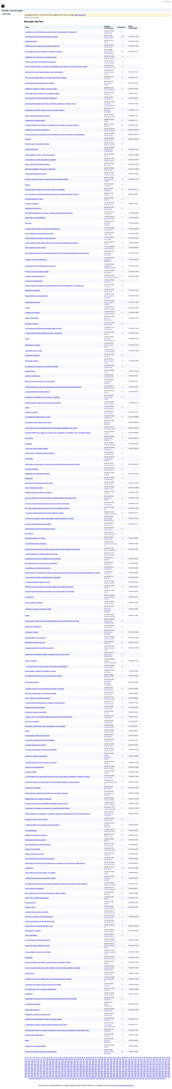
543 (126, 1075)
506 (159, 1073)
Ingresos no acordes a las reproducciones (39, 916)
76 (39, 1059)
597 (144, 1077)
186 (62, 1063)
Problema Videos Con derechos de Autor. (38, 492)
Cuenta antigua (30, 371)
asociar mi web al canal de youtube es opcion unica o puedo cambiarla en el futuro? (52, 549)
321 (35, 1068)
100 (92, 1059)
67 (165, 1057)
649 (161, 1078)
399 (126, 1070)
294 (99, 1066)
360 (153, 1068)
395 (114, 1070)
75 (36, 1059)
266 (159, 1064)
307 (138, 1066)
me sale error (29, 597)
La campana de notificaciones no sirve (37, 417)
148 (92, 1061)
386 (86, 1070)
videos (27, 731)
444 (117, 1071)
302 (123, 1066)
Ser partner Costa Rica (32, 355)
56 (140, 1057)
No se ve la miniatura (32, 721)
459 (162, 1071)
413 (169, 1070)
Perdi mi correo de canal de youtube (37, 271)
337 (83, 1068)
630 (103, 1078)
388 (92, 1070)
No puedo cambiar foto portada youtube (38, 524)
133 (47, 1061)
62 (153, 1057)
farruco (27, 185)
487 (102, 1073)
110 (123, 1059)
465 (35, 1073)
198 (99, 1063)
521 (59, 1075)
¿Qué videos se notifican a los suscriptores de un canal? (43, 676)
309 (144, 1066)
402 (135, 1070)
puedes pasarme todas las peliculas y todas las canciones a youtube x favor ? (50, 104)
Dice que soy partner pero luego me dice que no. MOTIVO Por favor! (47, 503)
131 (41, 1061)
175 (29, 1063)
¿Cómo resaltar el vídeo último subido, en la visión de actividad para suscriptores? (52, 243)
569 (59, 1077)
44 (113, 1057)
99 (90, 1059)
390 (99, 1070)
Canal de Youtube (31, 772)
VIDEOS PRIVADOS (31, 149)
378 (62, 1070)
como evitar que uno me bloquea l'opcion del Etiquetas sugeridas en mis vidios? (51, 428)
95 (81, 1059)
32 (87, 1057)
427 (65, 1071)
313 (156, 1066)
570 (62, 1077)
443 (114, 1071)
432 (80, 1071)
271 (29, 1066)
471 (53, 1073)
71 (28, 1059)
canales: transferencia (32, 376)
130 (38, 1061)
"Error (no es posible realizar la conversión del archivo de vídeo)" (46, 78)
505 (156, 1073)
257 (132, 1064)
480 (80, 1073)
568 (56, 1077)
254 (123, 1064)
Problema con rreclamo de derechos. (37, 130)
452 (141, 1071)
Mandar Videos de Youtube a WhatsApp (38, 799)
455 (150, 1071)
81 (50, 1059)
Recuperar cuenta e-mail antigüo (35, 712)
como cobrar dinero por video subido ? (37, 392)
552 (153, 1075)
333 (71, 1068)
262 (147, 1064)
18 (56, 1057)
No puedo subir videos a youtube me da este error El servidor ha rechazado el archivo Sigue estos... (57, 1030)
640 (134, 1078)
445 (120, 1071)
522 (62, 1075)
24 (69, 1057)
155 (114, 1061)
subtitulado (28, 957)
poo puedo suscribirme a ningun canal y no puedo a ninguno (44, 110)
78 (43, 1059)
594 (135, 1077)
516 (44, 1075)
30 (82, 1057)
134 (50, 1061)
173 (169, 1061)
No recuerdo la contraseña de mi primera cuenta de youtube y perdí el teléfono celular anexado (56, 884)
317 (169, 1066)
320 (32, 1068)
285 (71, 1066)
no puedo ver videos (31, 469)
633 (112, 1078)
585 (108, 1077)
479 (77, 1073)
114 (135, 1059)
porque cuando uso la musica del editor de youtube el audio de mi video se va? (50, 498)
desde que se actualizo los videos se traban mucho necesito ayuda (47, 654)
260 (141, 1064)
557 (169, 1075)
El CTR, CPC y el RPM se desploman (37, 898)
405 (144, 1070)
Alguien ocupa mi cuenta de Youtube (37, 144)
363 (162, 1068)
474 (62, 1073)
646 (152, 1078)
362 (159, 1068)
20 (60, 1057)
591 (126, 1077)
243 (89, 1064)
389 (96, 1070)
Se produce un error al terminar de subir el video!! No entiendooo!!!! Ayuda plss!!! (51, 32)
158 (123, 1061)
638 (127, 1078)
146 (86, 1061)
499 (138, 1073)
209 (132, 1063)
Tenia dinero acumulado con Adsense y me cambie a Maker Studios (47, 808)
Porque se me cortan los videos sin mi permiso (40, 62)
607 (33, 1078)
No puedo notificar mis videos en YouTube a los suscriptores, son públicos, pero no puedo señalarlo (58, 433)
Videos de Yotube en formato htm (36, 756)
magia (27, 407)
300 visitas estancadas (32, 1004)
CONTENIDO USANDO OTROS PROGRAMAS (39, 740)
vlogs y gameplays (31, 935)
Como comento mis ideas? (34, 602)
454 (147, 1071)
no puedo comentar (31, 412)
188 (68, 1063)
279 (53, 1066)
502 (147, 1073)
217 (156, 1063)
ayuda (27, 338)
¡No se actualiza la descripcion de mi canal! (39, 233)
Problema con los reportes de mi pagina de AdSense (42, 46)
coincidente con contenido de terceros (37, 568)
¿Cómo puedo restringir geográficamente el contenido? (43, 577)
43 (111, 1057)
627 (94, 1078)
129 (35, 1061)
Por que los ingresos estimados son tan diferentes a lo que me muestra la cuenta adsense (55, 134)
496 (129, 1073)
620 (73, 1078)
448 (129, 1071)
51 (129, 1057)
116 (141, 1059)
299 (114, 1066)
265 (156, 1064)
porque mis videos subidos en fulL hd (37, 945)
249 (108, 1064)
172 (166, 1061)
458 (159, 1071)
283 (65, 1066)
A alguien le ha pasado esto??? (35, 276)
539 (114, 1075)
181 (47, 1063)
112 (129, 1059)
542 (123, 1075)
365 (169, 1068)
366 (26, 1070)
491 (114, 1073)
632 (109, 1078)
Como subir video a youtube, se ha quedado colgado (42, 93)
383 (77, 1070)
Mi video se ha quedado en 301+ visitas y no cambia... (42, 397)
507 (162, 1073)
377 (59, 1070)
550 (147, 1075)
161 (132, 1061)
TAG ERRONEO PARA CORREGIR (35, 543)
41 (107, 1057)
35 (93, 1057)
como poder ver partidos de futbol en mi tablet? (40, 160)
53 (133, 1057)
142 (74, 1061)
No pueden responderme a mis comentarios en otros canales (45, 726)
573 (71, 1077)
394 (111, 1070)
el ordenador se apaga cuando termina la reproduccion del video (46, 1024)
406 (147, 1070)
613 (51, 1078)
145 (83, 1061)
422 (50, 1071)
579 (89, 1077)
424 (56, 1071)
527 (77, 1075)
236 (68, 1064)
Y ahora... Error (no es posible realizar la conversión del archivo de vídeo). (49, 717)
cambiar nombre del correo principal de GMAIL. (40, 878)
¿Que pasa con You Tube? (33, 351)
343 (102, 1068)
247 (102, 1064)
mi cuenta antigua (31, 830)
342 (99, 1068)
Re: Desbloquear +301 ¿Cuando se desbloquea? (40, 989)
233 (59, 1064)
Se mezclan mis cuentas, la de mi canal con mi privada (43, 984)
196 (92, 1063)
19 (58, 1057)
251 (114, 1064)
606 (30, 1078)
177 (35, 1063)
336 (80, 1068)
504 (153, 1073)
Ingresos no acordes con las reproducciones (39, 921)
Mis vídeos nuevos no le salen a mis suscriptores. (41, 563)
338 (86, 1068)
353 (132, 1068)
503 (150, 1073)
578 (86, 1077)
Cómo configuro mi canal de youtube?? (37, 698)
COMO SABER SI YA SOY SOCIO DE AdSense (40, 155)
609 (39, 1078)
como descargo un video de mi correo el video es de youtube (45, 189)
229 (47, 1064)
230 (50, 1064)
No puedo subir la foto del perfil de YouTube (39, 648)
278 (50, 1066)
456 (153, 1071)
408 (153, 1070)
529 (83, 1075)
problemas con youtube (32, 788)
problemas (28, 444)
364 (166, 1068)
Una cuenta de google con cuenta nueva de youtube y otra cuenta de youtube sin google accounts (57, 253)
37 (98, 1057)
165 (144, 1061)
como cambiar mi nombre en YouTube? (38, 952)
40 (105, 1057)
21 (62, 1057)
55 (138, 1057)
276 (44, 1066)
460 (166, 1071)
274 (38, 1066)
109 (120, 1059)
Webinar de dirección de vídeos (35, 840)
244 (92, 1064)
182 (50, 1063)
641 (137, 1078)
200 (105, 1063)
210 (135, 1063)
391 (102, 1070)
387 (89, 1070)
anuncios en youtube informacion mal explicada (41, 1051)
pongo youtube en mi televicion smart (37, 116)
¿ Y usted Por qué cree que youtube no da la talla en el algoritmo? (46, 666)
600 (153, 1077)
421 (47, 1071)
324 (44, 1068)
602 (159, 1077)
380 (68, 1070)
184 (56, 1063)
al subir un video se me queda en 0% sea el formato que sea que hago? (48, 979)
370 (38, 1070)
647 (155, 1078)
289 (83, 1066)
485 (96, 1073)
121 (156, 1059)
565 (47, 1077)
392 (105, 1070)
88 (65, 1059)
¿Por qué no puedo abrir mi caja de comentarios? (41, 749)
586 (111, 1077)
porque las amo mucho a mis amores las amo (40, 529)
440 (105, 1071)
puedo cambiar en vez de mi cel (35, 638)
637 (124, 1078)
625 (88, 1078)
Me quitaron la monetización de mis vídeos (39, 483)
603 (162, 1077)
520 (56, 1075)
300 (117, 1066)
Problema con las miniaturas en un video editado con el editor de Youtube (49, 587)
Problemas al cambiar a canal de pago (37, 1014)
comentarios (29, 868)
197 (96, 1063)
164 (141, 1061)
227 (41, 1064)
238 (74, 1064)
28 (78, 1057)
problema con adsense (32, 290)
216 (153, 1063)
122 (159, 1059)
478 (74, 1073)
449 (132, 1071)
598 (147, 1077)
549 (144, 1075)
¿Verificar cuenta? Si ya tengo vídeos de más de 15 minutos (44, 689)
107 (114, 1059)
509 (169, 1073)
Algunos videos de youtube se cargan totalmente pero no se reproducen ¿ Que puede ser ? (54, 285)
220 (166, 1063)
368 (32, 1070)
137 (59, 1061)
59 (147, 1057)
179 (41, 1063)
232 (56, 1064)
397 (120, 1070)
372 (44, 1070)
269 (169, 1064)
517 (47, 1075)
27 (76, 1057)
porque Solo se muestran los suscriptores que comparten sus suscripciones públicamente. (55, 863)
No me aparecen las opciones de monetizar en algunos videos (45, 893)
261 (144, 1064)
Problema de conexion (32, 312)
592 (129, 1077)
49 (125, 1057)
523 (65, 1075)
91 (72, 1059)
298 (111, 1066)
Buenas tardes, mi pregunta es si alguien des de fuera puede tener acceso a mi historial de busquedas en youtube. (62, 573)
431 (77, 1071)
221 (169, 1063)
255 (126, 1064)
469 (47, 1073)
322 (38, 1068)
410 (159, 1070)
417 (35, 1071)
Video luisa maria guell (32, 302)
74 (34, 1059)
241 (83, 1064)
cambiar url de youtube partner (35, 120)
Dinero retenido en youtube (34, 488)
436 (92, 1071)
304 (129, 1066)
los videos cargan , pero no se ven (36, 819)
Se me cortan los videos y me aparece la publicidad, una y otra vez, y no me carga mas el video (56, 66)
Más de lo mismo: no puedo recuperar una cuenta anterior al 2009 (46, 179)
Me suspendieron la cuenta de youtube (38, 844)
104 (105, 1059)
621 (76, 1078)
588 (117, 1077)
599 (150, 1077)
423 (53, 1071)
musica (27, 308)
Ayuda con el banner (31, 203)
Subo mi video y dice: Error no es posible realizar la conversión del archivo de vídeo (52, 621)
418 (38, 1071)
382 (74, 1070)
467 (41, 1073)
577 (83, 1077)
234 (62, 1064)
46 (118, 1057)
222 (26, 1064)
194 (86, 1063)
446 (123, 1071)
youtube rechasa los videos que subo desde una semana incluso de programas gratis (53, 387)
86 (61, 1059)
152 (105, 1061)
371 (41, 1070)
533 (96, 1075)
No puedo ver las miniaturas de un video (38, 422)
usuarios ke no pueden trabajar (35, 1046)
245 (96, 1064)
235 (65, 1064)
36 (96, 1057)
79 (45, 1059)
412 (166, 1070)
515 (41, 1075)
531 (89, 1075)
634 (115, 1078)
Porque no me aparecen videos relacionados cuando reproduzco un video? (49, 518)
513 (35, 1075)
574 (74, 1077)
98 (88, 1059)
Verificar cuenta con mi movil (34, 854)
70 (25, 1059)
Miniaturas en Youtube (32, 345)
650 (164, 1078)
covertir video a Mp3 (31, 682)
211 (138, 1063)
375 (53, 1070)
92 (74, 1059)
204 (117, 1063)
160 (129, 1061)
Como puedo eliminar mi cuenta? (36, 174)
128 (32, 1061)
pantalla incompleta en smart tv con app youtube (41, 89)
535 (102, 1075)
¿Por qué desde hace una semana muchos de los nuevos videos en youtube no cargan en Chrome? (57, 776)
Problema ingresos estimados (35, 707)
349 (120, 1068)
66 (162, 1057)
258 (135, 1064)
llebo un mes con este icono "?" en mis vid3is (40, 381)
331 (65, 1068)
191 (77, 1063)
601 (156, 1077)
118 (147, 1059)
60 (149, 1057)
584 (105, 1077)
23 (67, 1057)
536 (105, 1075)
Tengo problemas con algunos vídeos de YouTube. (41, 554)
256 (129, 1064)
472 (56, 1073)
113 (132, 1059)
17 (53, 1057)
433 (83, 1071)
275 (41, 1066)
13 (45, 1057)
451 (138, 1071)
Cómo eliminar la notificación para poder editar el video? (43, 328)
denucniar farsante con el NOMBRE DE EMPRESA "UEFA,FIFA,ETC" (47, 803)
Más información (80, 15)
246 (99, 1064)
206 (123, 1063)
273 (35, 1066)
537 (108, 1075)
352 (129, 1068)
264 (153, 1064)
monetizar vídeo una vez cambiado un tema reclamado (43, 558)
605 (169, 1077)
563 (41, 1077)
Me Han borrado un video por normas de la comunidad (42, 403)
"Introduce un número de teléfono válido (38, 609)
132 (44, 1061)
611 (45, 1078)
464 (32, 1073)
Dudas (27, 615)
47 (120, 1057)
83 (54, 1059)
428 (68, 1071)
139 (65, 1061)
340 (92, 1068)
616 (61, 1078)
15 (49, 1057)
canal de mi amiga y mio (33, 208)
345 (108, 1068)
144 (80, 1061)
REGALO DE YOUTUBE (32, 849)
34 (91, 1057)
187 (65, 1063)
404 (141, 1070)
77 (41, 1059)
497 (132, 1073)
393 (108, 1070)
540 (117, 1075)
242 (86, 1064)
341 (96, 1068)
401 (132, 1070)
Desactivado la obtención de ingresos (37, 735)
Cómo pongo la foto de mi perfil (35, 247)
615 (58, 1078)
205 (120, 1063)
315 (162, 1066)
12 (42, 1057)
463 (29, 1073)
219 (162, 1063)
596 (141, 1077)
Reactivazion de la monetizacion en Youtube (39, 83)
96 (83, 1059)
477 (71, 1073)
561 (35, 1077)
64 (158, 1057)
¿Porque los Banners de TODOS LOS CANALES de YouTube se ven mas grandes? (52, 125)
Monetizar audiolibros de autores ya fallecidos (40, 169)
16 (51, 1057)
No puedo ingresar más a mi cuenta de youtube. (40, 693)
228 (44, 1064)
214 (147, 1063)
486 (99, 1073)
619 (70, 1078)
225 (35, 1064)
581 (96, 1077)
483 (89, 1073)
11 (40, 1057)
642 (140, 1078)
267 (162, 1064)
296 (105, 1066)
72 (30, 1059)
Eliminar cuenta (30, 907)
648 (158, 1078)
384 (80, 1070)
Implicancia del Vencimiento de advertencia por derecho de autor (46, 793)
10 (38, 1057)
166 (147, 1061)
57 (142, 1057)
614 (54, 1078)
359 (150, 1068)
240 (80, 1064)
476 (68, 1073)
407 (150, 1070)
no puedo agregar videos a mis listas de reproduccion (42, 229)
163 (138, 1061)
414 (26, 1071)
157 (120, 1061)
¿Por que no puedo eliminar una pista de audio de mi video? (44, 513)
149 (96, 1061)
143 (77, 1061)
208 (129, 1063)
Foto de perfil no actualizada (34, 888)
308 (141, 1066)
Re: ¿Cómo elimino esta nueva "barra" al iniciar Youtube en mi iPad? (47, 508)
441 (108, 1071)
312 (153, 1066)
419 (41, 1071)
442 (111, 1071)
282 (62, 1066)
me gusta (28, 223)
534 (99, 1075)
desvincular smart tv (31, 361)
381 (71, 1070)
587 (114, 1077)
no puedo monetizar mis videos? (35, 745)
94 (79, 1059)
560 (32, 1077)
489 (108, 1073)
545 (132, 1075)
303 (126, 1066)
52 (131, 1057)
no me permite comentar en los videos (37, 940)
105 (108, 1059)
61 (151, 1057)
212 (141, 1063)
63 (156, 1057)
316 (166, 1066)
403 (138, 1070)
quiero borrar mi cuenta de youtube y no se (39, 926)
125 (168, 1059)
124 (165, 1059)
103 (102, 1059)
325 (47, 1068)
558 (26, 1077)
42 (109, 1057)
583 (102, 1077)
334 (74, 1068)
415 (29, 1071)
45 (116, 1057)
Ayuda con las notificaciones (34, 1035)
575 (77, 1077)
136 (56, 1061)
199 (102, 1063)
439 (102, 1071)
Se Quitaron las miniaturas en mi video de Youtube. (42, 366)
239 (77, 1064)
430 (74, 1071)
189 (71, 1063)
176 (32, 1063)
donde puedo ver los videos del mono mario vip (40, 266)
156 (117, 1061)
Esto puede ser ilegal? (32, 1010)
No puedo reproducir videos (34, 199)
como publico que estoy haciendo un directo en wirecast (43, 51)
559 (29, 1077)
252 (117, 1064)
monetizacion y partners (33, 931)
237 (71, 1064)
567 (53, 1077)
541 (120, 1075)
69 (169, 1057)
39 (102, 1057)
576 (80, 1077)
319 (29, 1068)
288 (80, 1066)
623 (82, 1078)
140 (68, 1061)
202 (111, 1063)
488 (105, 1073)
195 (89, 1063)
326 (50, 1068)
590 (123, 1077)
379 (65, 1070)
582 (99, 1077)
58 (145, 1057)
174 (26, 1063)
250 (111, 1064)
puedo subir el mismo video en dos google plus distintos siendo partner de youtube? (52, 464)
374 (50, 1070)
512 (32, 1075)
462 (26, 1073)
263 (150, 1064)
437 (96, 1071)
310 (147, 1066)
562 (38, 1077)
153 (108, 1061)
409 (156, 1070)
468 (44, 1073)
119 (150, 1059)
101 (95, 1059)
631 (106, 1078)
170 (159, 1061)
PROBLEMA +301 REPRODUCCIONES (37, 474)
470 (50, 1073)
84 (56, 1059)
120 (153, 1059)
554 (159, 1075)
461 (169, 1071)
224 (32, 1064)
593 (132, 1077)
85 (59, 1059)
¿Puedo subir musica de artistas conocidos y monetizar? (43, 333)
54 (136, 1057)
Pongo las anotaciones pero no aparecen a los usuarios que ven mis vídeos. (50, 591)
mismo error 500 (30, 902)
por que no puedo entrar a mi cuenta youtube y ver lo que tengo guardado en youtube (52, 968)
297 (108, 1066)
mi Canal (28, 139)
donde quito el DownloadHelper (35, 218)
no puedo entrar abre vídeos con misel (37, 582)
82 (52, 1059)
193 (83, 1063)
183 (53, 1063)
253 (120, 1064)
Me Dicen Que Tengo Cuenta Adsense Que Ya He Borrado (44, 72)
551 (150, 1075)
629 (100, 1078)
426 (62, 1071)
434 (86, 1071)
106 (111, 1059)
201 (108, 1063)
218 (159, 1063)
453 (144, 1071)
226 (38, 1064)
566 (50, 1077)
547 (138, 1075)
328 (56, 1068)
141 (71, 1061)
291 (89, 1066)
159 (126, 1061)
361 (156, 1068)
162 (135, 1061)
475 (65, 1073)
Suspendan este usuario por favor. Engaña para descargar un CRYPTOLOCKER (51, 998)
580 (92, 1077)
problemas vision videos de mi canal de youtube (41, 57)
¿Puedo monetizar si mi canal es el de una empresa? (42, 825)
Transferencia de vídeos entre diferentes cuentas (41, 36)
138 (62, 1061)
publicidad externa (31, 41)
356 (141, 1068)
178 (38, 1063)
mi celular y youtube (31, 632)
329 (59, 1068)
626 (91, 1078)
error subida (29, 438)
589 (120, 1077)
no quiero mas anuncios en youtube (36, 912)
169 (156, 1061)
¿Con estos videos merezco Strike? (36, 448)
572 (68, 1077)
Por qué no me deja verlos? (34, 281)
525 (71, 1075)
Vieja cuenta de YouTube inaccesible (37, 164)
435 (89, 1071)
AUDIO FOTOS (30, 973)
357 (144, 1068)
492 (117, 1073)
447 (126, 1071)
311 (150, 1066)
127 (29, 1061)
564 (44, 1077)
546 (135, 1075)
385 (83, 1070)
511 (29, 1075)
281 (59, 1066)
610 (42, 1078)
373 (47, 1070)
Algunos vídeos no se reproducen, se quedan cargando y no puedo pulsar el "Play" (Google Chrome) (57, 814)
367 (29, 1070)
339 (89, 1068)
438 (99, 1071)
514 (38, 1075)
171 (162, 1061)
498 (135, 1073)
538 (111, 1075)
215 (150, 1063)
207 (126, 1063)
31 (85, 1057)
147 (89, 1061)
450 (135, 1071)
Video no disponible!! (32, 318)
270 (26, 1066)
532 (92, 1075)
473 (59, 1073)
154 (111, 1061)
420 (44, 1071)
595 (138, 1077)
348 (117, 1068)
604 (166, 1077)
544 (129, 1075)
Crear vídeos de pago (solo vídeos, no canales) (40, 873)
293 (96, 1066)
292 (92, 1066)
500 (141, 1073)
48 (122, 1057)
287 (77, 1066)
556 (166, 1075)
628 (97, 1078)
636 (121, 1078)
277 (47, 1066)
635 (118, 1078)
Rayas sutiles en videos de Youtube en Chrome (40, 671)
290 (86, 1066)
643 (143, 1078)
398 (123, 1070)
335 (77, 1068)
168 (153, 1061)
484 (92, 1073)
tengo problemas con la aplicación (36, 296)
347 (114, 1068)
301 (120, 1066)
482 (86, 1073)
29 (80, 1057)
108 (117, 1059)
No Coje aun (29, 533)
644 (146, 1078)
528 (80, 1075)
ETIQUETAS (29, 994)
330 (62, 1068)
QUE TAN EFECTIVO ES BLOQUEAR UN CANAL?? (41, 98)
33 (89, 1057)
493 (120, 1073)
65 (160, 1057)
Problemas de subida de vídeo (35, 642)
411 (162, 1070)
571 (65, 1077)
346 (111, 1068)
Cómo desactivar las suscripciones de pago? (40, 858)
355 (138, 1068)
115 (138, 1059)
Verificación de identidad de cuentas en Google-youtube (43, 1019)
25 (71, 1057)
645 (149, 1078)
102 (98, 1059)
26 (73, 1057)
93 (76, 1059)
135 (53, 1061)
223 (29, 1064)
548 (141, 1075)
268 (166, 1064)
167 (150, 1061)
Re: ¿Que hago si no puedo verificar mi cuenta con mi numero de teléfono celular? (52, 194)
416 (32, 1071)
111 (126, 1059)
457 (156, 1071)
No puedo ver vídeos (31, 324)
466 (38, 1073)
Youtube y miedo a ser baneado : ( (36, 259)
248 (105, 1064)
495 (126, 1073)
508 (166, 1073)
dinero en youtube (31, 661)
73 (32, 1059)
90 (70, 1059)
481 (83, 1073)
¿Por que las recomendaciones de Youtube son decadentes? (45, 703)
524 (68, 1075)
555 (162, 1075)
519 (53, 1075)
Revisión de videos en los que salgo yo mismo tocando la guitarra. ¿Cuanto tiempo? (52, 782)
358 (147, 1068)
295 (102, 1066)
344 (105, 1068)
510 (26, 1075)
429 (71, 1071)
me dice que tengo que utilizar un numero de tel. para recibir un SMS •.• (48, 962)
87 (63, 1059)
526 (74, 1075)
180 (44, 1063)
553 (156, 1075)
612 (48, 1078)
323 (41, 1068)
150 (99, 1061)
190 (74, 1063)
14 (47, 1057)
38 (100, 1057)
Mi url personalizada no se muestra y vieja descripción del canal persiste (49, 213)
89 (68, 1059)
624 (85, 1078)
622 (79, 1078)
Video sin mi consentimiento (34, 767)
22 (65, 1057)
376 (56, 1070)
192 (80, 1063)
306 (135, 1066)
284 (68, 1066)
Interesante (29, 478)
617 (64, 1078)
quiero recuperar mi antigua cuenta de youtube (40, 238)
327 (53, 1068)
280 (56, 1066)
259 (138, 1064)
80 (48, 1059)
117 (144, 1059)
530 (86, 1075)
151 (102, 1061)
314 (159, 1066)
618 (67, 1078)
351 (126, 1068)
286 (74, 1066)
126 (26, 1061)
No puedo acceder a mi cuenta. (35, 538)
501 (144, 1073)
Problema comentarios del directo (36, 835)
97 (85, 1059)
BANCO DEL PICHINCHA (33, 626)
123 (162, 1059)
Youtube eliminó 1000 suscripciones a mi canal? (41, 762)
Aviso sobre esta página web (124, 1085)
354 (135, 1068)
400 (129, 1070)
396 (117, 1070)
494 (123, 1073)
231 (53, 1064)
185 (59, 1063)
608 (36, 1078)
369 (35, 1070)
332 (68, 1068)
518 (50, 1075)
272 (32, 1066)
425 (59, 1071)
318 (26, 1068)
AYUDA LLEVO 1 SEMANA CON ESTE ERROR (39, 453)
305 (132, 1066)
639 (131, 1078)
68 (167, 1057)
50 (127, 1057)
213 (144, 1063)
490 (111, 1073)
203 (114, 1063)
